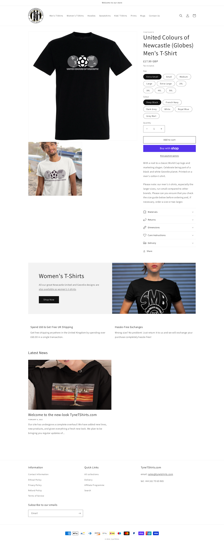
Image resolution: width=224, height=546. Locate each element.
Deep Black (152, 102)
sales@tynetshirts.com (160, 474)
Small (169, 76)
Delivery (88, 479)
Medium (184, 76)
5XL (171, 90)
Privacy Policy (34, 485)
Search (87, 490)
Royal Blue (183, 109)
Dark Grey (151, 109)
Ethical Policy (34, 479)
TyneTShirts (115, 539)
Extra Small (152, 76)
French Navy (172, 102)
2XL (181, 83)
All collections (91, 474)
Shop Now (48, 299)
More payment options (169, 156)
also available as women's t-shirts (57, 289)
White (167, 109)
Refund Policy (35, 490)
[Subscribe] (79, 513)
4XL (160, 90)
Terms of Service (36, 495)
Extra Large (166, 83)
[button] (181, 15)
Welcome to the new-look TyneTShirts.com (62, 414)
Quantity (147, 123)
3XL (148, 90)
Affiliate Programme (94, 485)
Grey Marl (151, 116)
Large (149, 83)
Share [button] (149, 251)
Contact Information (38, 474)
